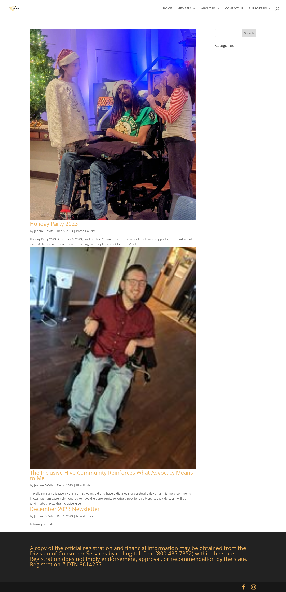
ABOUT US (208, 8)
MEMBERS (184, 8)
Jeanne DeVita (44, 231)
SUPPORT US (258, 8)
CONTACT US (234, 8)
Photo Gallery (85, 231)
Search (249, 33)
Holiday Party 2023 (54, 223)
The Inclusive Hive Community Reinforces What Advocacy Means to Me (111, 475)
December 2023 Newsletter (65, 509)
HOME (167, 8)
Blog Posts (83, 485)
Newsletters (84, 516)
